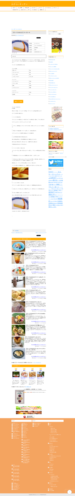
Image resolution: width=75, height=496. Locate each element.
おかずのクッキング (53, 457)
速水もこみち (52, 207)
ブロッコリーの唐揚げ (53, 66)
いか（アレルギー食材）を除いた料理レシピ (16, 473)
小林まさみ (53, 188)
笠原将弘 (59, 201)
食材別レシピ (42, 9)
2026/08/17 (34, 263)
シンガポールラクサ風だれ (54, 64)
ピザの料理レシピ (15, 483)
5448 (28, 392)
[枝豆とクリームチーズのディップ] (40, 376)
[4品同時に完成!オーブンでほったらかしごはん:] (56, 114)
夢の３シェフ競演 (53, 431)
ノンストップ (40, 7)
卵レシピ (24, 434)
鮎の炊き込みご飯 (52, 59)
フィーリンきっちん (48, 7)
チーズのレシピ (28, 386)
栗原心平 (52, 195)
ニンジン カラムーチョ (53, 89)
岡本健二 (56, 190)
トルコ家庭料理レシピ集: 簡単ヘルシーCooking (33, 389)
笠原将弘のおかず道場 (54, 203)
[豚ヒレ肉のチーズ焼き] (16, 376)
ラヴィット (55, 7)
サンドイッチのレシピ (16, 435)
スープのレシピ (15, 428)
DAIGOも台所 (27, 7)
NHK (14, 29)
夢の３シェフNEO (54, 429)
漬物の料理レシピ (15, 489)
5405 (57, 39)
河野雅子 (53, 196)
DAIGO (51, 172)
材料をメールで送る (18, 101)
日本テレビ (51, 443)
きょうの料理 (20, 7)
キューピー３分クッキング (54, 446)
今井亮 (59, 178)
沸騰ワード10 (52, 450)
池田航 (50, 196)
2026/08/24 (34, 251)
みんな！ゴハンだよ (54, 432)
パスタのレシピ (15, 433)
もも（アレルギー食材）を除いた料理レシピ (16, 470)
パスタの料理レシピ (16, 486)
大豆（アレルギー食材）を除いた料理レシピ (16, 480)
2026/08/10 (34, 273)
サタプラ (51, 465)
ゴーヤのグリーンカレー (53, 75)
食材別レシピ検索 (36, 424)
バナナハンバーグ (52, 103)
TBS (50, 462)
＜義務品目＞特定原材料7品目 (54, 128)
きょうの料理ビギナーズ (53, 438)
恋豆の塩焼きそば (52, 82)
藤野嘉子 (51, 205)
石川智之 (55, 201)
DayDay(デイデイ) (15, 9)
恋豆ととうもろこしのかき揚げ (54, 78)
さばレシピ (24, 431)
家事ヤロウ (52, 460)
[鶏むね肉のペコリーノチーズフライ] (32, 376)
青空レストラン (52, 447)
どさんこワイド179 (53, 484)
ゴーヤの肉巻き (52, 73)
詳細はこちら (56, 110)
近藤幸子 (61, 205)
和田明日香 (51, 180)
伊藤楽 (62, 178)
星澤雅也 (56, 192)
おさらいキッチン (19, 4)
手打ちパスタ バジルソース (54, 85)
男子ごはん (52, 469)
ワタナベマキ (59, 176)
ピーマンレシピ (25, 428)
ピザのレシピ (15, 436)
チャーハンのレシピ (16, 424)
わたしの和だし (56, 37)
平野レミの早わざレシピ (53, 441)
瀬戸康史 (17, 230)
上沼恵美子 (52, 178)
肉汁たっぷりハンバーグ (53, 71)
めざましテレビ (23, 9)
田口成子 (55, 198)
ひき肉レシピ (25, 432)
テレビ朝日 (51, 454)
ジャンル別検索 (51, 490)
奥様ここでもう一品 (54, 486)
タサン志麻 (54, 176)
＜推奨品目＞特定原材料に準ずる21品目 (56, 129)
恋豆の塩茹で (52, 80)
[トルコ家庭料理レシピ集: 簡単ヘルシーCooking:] (19, 396)
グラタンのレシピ (15, 425)
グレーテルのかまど (19, 29)
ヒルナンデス (34, 7)
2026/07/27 (34, 298)
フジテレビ (51, 472)
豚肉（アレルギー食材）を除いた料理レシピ (16, 476)
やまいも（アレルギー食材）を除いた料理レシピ (16, 466)
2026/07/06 (34, 334)
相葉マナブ (52, 458)
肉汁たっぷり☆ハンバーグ (41, 232)
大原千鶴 (51, 184)
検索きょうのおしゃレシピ (55, 477)
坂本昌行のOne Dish (58, 182)
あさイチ (14, 7)
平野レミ (61, 190)
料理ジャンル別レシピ (37, 423)
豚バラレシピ (25, 425)
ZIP (28, 9)
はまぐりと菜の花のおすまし (17, 232)
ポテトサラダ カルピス (53, 94)
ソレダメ (51, 470)
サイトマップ (36, 426)
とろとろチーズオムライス (54, 87)
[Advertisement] (37, 19)
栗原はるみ (60, 192)
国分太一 (56, 180)
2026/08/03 (34, 288)
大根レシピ (24, 435)
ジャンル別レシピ (34, 9)
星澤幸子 (51, 192)
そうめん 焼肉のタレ (53, 96)
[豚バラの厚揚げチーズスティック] (24, 376)
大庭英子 (55, 184)
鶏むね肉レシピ (25, 424)
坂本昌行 (52, 182)
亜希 (57, 178)
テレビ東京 (51, 467)
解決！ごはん (56, 205)
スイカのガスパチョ (53, 101)
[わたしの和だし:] (56, 45)
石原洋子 (51, 201)
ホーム (12, 29)
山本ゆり (52, 190)
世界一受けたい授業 (53, 452)
